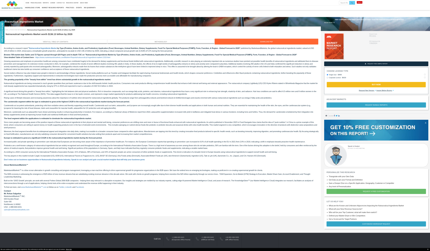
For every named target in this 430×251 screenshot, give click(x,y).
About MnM (84, 2)
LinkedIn (68, 187)
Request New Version (367, 90)
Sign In (359, 2)
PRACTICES (70, 7)
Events (79, 7)
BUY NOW (376, 85)
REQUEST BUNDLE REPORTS (376, 105)
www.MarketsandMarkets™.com (34, 187)
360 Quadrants (90, 7)
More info (69, 249)
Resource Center (72, 2)
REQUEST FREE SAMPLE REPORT (377, 63)
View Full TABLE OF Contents (55, 42)
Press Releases (36, 2)
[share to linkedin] (339, 115)
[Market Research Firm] (12, 5)
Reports (46, 2)
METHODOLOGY (161, 42)
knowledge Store (32, 7)
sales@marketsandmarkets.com (16, 210)
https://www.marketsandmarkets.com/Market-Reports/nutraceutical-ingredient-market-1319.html (72, 57)
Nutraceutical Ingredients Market (43, 48)
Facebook (80, 187)
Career (52, 2)
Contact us (61, 2)
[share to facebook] (334, 115)
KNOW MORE (328, 22)
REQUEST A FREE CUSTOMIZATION (376, 191)
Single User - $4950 (335, 75)
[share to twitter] (336, 115)
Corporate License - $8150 (337, 77)
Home (27, 2)
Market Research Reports (53, 7)
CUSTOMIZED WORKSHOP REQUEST (376, 224)
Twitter (61, 187)
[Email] (326, 115)
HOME (6, 30)
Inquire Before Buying (384, 90)
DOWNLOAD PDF (266, 42)
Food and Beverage (17, 30)
